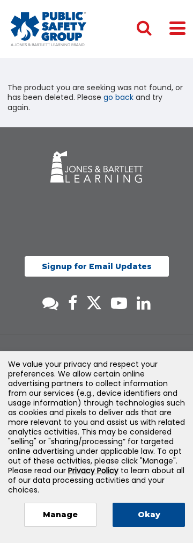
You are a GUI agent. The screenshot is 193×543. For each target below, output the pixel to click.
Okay (149, 514)
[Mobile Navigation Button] (177, 28)
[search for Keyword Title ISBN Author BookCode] (152, 29)
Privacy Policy (93, 470)
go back (118, 97)
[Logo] (48, 29)
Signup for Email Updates (97, 266)
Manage (60, 514)
